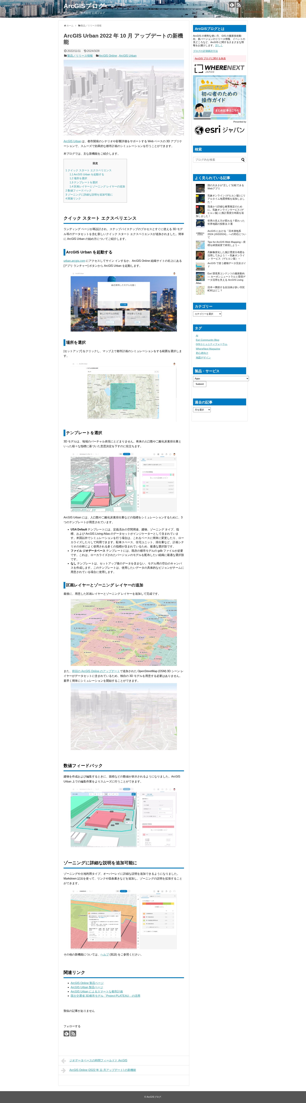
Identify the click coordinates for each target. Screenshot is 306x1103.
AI (197, 335)
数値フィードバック (79, 190)
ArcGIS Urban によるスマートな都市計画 (97, 991)
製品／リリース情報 (80, 55)
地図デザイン (203, 357)
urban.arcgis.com (74, 260)
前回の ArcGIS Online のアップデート (96, 671)
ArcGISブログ (84, 6)
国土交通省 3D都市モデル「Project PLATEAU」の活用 (105, 995)
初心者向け (202, 353)
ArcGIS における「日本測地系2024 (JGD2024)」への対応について (227, 234)
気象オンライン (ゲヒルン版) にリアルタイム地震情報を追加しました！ (226, 198)
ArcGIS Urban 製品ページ (87, 987)
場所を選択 (78, 178)
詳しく (219, 45)
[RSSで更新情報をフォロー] (239, 5)
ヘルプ (104, 954)
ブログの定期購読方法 (205, 51)
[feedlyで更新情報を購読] (232, 5)
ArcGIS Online (108, 55)
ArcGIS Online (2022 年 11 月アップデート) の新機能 (102, 1069)
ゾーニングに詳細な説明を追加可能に (89, 194)
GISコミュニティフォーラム (211, 344)
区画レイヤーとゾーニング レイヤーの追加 (97, 186)
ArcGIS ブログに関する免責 (210, 58)
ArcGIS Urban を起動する (87, 174)
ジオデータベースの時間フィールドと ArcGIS (98, 1060)
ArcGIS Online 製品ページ (87, 983)
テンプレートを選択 (84, 182)
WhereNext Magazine (208, 348)
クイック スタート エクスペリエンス (89, 170)
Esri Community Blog (207, 339)
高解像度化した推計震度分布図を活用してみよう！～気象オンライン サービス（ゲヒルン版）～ (226, 255)
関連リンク (73, 198)
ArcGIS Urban (128, 55)
